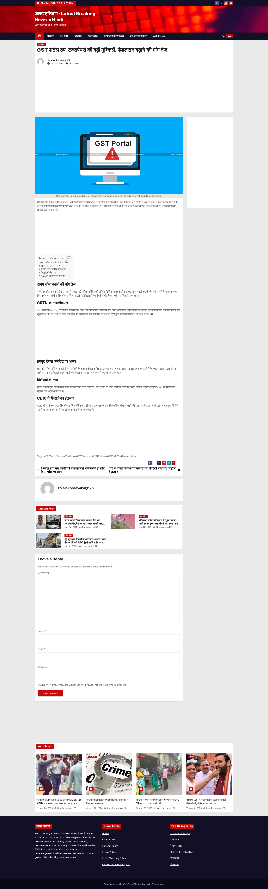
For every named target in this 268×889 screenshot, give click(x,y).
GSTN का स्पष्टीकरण (50, 266)
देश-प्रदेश (64, 36)
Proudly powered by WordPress (118, 884)
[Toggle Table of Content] (67, 258)
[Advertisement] (120, 89)
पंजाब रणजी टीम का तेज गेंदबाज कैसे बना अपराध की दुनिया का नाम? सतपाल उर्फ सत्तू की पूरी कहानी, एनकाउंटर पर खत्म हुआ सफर (84, 524)
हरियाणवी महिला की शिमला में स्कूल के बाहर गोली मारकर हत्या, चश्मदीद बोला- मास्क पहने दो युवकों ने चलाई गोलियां (159, 524)
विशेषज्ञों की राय (48, 272)
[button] (223, 36)
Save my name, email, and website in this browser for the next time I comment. (83, 684)
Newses (145, 884)
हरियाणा (50, 36)
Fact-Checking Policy (114, 858)
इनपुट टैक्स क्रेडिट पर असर (53, 269)
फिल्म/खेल (93, 36)
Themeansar (158, 884)
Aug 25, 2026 (146, 808)
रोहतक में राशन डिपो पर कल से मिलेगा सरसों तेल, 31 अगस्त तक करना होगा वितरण (157, 801)
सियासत (78, 36)
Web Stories (159, 36)
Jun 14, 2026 (145, 527)
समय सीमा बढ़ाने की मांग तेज (54, 262)
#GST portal (75, 64)
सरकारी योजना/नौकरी (114, 36)
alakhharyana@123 (60, 60)
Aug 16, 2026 (195, 808)
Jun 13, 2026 (70, 546)
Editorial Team (110, 846)
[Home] (39, 36)
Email (41, 649)
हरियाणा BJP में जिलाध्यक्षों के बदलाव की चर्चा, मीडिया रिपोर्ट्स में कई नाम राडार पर (206, 801)
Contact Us (108, 839)
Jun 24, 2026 (71, 527)
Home (105, 833)
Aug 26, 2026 (46, 808)
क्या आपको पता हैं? (138, 36)
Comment (44, 572)
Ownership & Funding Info (116, 864)
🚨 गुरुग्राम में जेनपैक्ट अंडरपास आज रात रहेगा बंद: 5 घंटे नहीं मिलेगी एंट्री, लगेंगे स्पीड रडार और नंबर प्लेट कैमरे (85, 542)
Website (42, 667)
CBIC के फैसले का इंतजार (53, 276)
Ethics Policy (109, 852)
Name (42, 631)
